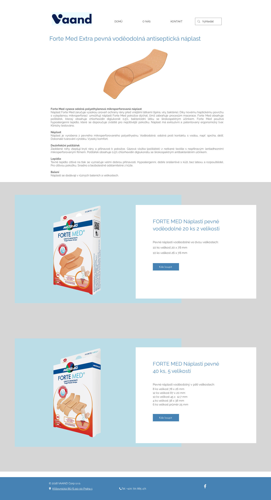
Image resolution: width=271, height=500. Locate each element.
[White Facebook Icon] (205, 486)
